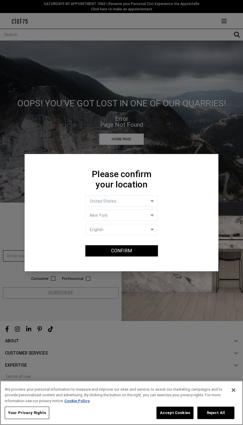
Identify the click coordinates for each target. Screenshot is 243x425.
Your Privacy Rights (27, 412)
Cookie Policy (77, 401)
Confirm (121, 251)
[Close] (233, 390)
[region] (121, 403)
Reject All (216, 412)
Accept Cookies (175, 412)
